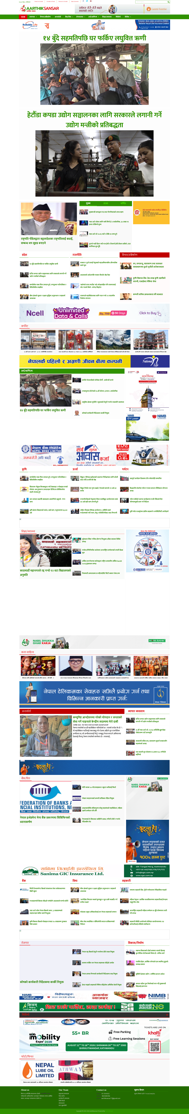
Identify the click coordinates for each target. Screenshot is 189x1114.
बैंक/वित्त (68, 16)
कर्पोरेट (24, 326)
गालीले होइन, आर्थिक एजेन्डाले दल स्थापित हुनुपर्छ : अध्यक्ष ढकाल (152, 963)
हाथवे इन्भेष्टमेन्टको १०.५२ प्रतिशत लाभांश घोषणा (76, 1082)
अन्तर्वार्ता (58, 16)
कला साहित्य (27, 652)
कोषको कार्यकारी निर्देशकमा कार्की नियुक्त (95, 413)
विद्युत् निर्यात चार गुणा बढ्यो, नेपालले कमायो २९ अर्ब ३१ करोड (98, 489)
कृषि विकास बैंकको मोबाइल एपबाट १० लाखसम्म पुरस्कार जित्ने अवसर (48, 923)
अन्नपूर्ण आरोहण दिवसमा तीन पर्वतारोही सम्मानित (146, 478)
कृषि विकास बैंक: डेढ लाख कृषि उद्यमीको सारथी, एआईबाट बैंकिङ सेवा (149, 279)
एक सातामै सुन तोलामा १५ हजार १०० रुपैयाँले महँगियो (76, 352)
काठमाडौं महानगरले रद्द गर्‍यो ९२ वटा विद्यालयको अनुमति (45, 572)
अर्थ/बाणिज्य (92, 16)
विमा (75, 880)
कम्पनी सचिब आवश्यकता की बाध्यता (148, 294)
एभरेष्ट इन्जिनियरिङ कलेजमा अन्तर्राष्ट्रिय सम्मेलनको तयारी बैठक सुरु (102, 551)
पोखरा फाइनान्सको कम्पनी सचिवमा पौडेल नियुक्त (98, 798)
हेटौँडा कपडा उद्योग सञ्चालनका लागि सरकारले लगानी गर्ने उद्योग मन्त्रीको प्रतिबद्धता (94, 120)
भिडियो (118, 16)
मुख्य (88, 203)
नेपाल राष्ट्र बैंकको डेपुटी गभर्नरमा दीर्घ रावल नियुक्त (98, 951)
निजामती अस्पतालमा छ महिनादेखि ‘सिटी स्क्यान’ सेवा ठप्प (101, 573)
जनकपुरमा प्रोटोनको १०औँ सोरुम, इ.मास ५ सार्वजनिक (100, 391)
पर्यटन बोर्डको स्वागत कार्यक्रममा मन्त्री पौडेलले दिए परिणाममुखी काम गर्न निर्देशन (146, 500)
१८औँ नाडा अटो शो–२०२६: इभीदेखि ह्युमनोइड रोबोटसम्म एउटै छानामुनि (150, 731)
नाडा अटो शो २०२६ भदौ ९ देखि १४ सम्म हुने (103, 234)
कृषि (24, 469)
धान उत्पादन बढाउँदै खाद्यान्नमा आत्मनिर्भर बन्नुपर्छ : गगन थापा (47, 500)
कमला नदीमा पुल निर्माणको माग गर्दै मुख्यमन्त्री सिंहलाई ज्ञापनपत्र (151, 985)
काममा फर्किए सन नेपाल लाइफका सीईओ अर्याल (98, 962)
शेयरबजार (79, 16)
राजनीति (77, 255)
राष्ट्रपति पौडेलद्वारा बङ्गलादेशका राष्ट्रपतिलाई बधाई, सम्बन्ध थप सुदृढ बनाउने (47, 241)
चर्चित (123, 203)
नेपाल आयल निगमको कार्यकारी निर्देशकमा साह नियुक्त (100, 973)
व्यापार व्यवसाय (136, 711)
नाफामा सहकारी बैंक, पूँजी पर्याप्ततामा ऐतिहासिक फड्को (148, 890)
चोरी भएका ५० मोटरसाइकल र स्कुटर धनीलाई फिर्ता (99, 787)
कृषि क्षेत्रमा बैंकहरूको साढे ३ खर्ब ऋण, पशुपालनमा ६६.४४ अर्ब (48, 511)
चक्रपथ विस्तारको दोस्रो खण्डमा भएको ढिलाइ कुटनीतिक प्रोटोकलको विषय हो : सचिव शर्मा (150, 952)
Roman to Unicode (63, 1)
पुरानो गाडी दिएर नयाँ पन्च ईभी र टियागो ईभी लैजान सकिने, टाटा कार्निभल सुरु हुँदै (110, 245)
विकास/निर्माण (136, 943)
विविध (127, 16)
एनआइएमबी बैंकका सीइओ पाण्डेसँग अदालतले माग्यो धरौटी (49, 901)
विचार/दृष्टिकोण (45, 16)
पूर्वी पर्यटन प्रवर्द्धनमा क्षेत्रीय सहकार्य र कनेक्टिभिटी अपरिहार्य (149, 511)
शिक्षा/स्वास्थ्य (107, 16)
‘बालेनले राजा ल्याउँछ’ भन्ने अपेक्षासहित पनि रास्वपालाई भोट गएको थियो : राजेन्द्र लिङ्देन (98, 286)
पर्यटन (125, 469)
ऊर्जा (75, 469)
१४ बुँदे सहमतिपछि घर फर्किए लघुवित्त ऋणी (94, 38)
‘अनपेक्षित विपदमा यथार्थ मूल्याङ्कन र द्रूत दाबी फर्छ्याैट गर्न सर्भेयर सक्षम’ (98, 901)
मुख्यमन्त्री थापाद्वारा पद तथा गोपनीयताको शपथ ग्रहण (106, 212)
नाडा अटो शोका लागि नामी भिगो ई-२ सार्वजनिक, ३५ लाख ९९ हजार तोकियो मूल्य (109, 223)
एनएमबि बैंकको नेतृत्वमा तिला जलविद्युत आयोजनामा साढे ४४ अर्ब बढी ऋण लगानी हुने (99, 500)
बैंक (24, 880)
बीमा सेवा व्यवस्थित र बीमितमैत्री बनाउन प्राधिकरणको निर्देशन (97, 923)
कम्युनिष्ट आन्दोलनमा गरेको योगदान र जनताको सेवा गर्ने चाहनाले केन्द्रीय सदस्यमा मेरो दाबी (97, 719)
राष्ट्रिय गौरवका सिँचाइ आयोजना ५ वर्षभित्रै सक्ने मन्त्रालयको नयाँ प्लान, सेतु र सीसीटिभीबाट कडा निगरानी (98, 511)
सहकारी (126, 880)
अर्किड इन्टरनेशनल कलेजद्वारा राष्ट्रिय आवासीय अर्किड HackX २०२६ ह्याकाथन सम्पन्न (102, 562)
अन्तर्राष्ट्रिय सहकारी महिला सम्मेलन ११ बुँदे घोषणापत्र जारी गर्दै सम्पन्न (148, 912)
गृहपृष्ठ (23, 16)
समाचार (32, 16)
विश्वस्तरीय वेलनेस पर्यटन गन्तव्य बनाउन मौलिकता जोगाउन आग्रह (149, 489)
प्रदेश (24, 255)
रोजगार (25, 942)
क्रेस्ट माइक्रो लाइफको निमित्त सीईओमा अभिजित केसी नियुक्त (102, 984)
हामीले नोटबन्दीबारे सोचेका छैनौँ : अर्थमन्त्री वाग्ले (97, 380)
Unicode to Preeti (51, 1)
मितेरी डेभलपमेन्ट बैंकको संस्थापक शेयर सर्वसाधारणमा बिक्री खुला (47, 890)
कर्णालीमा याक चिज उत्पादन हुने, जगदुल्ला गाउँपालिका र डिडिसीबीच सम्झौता (48, 286)
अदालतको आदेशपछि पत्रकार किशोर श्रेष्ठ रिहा (95, 275)
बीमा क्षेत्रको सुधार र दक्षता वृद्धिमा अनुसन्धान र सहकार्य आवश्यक (47, 297)
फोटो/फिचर (27, 1056)
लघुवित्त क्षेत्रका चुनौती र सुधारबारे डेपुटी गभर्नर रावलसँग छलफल (103, 402)
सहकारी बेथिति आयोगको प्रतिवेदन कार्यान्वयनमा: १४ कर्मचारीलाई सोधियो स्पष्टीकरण (147, 923)
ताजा (105, 203)
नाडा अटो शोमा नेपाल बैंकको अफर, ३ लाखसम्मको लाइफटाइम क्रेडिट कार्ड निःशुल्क (46, 912)
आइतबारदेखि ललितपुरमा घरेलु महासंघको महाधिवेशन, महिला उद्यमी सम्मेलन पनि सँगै (102, 809)
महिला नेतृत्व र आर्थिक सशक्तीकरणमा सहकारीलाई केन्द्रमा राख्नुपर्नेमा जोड (149, 901)
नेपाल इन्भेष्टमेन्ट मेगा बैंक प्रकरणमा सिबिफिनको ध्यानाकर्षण (45, 819)
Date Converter (75, 1)
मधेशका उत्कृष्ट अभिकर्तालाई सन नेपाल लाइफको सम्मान (98, 912)
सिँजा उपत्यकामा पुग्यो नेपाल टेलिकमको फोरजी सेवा (113, 352)
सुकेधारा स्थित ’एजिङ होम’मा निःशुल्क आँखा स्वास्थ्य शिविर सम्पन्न (101, 540)
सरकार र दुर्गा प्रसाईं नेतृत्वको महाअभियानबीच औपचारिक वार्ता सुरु (98, 264)
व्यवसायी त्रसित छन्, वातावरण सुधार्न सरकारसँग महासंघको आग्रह (151, 742)
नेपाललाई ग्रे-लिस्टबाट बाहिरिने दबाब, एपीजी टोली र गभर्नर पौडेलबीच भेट (101, 820)
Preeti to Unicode (39, 1)
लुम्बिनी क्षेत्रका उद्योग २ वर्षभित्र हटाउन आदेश (150, 974)
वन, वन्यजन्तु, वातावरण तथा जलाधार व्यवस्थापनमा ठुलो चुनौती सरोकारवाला (148, 265)
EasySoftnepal (109, 1111)
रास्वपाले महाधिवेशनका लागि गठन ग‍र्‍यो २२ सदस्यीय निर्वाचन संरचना (97, 297)
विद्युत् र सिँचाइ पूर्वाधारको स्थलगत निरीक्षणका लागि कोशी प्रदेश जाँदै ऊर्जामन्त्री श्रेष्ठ (99, 478)
